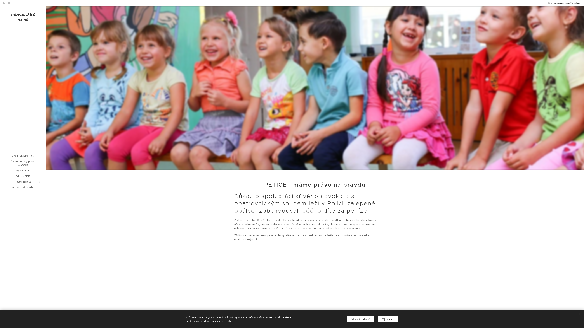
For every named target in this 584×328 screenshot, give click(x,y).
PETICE (275, 184)
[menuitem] (23, 155)
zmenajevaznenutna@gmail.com (566, 3)
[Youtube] (9, 3)
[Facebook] (4, 3)
